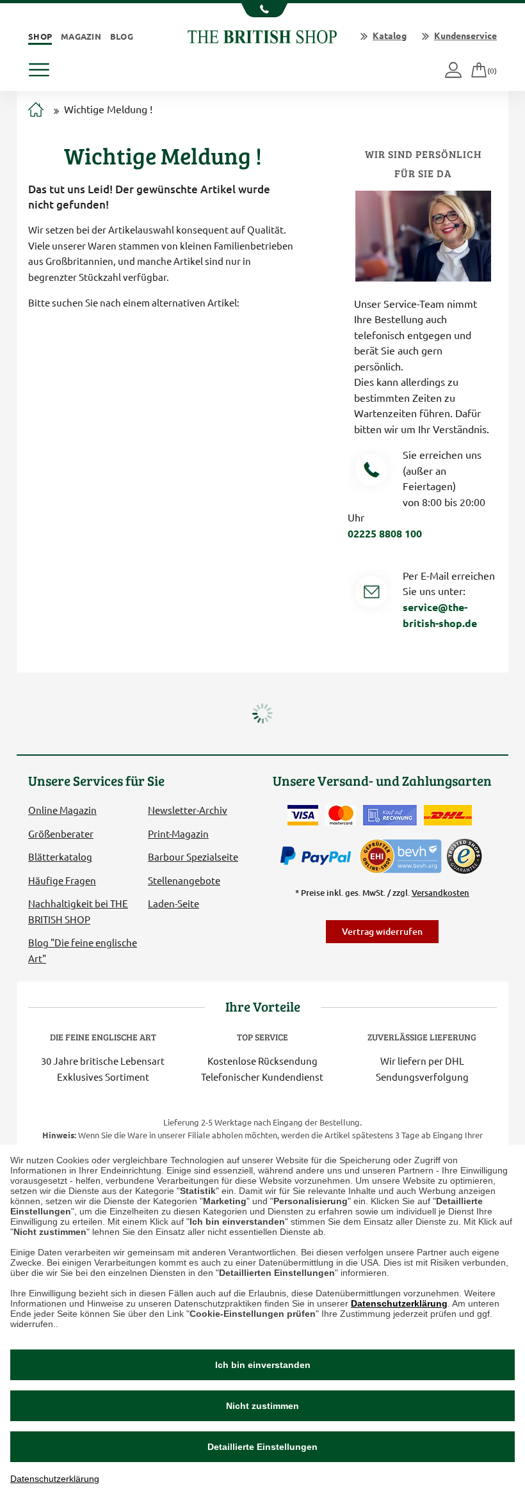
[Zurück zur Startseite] (262, 35)
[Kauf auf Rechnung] (390, 815)
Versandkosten (440, 892)
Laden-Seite (173, 903)
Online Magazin (62, 810)
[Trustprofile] (401, 854)
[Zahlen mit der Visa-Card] (302, 815)
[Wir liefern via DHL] (448, 815)
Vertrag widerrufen (382, 931)
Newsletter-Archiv (187, 810)
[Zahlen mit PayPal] (318, 856)
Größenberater (60, 833)
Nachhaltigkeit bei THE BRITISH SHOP (78, 911)
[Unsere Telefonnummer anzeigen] (263, 10)
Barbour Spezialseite (193, 856)
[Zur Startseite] (36, 110)
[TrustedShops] (464, 856)
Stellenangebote (184, 880)
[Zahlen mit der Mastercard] (340, 815)
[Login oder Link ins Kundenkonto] (454, 70)
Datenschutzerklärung (399, 1303)
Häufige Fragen (62, 880)
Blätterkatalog (60, 856)
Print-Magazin (178, 833)
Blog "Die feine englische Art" (82, 950)
